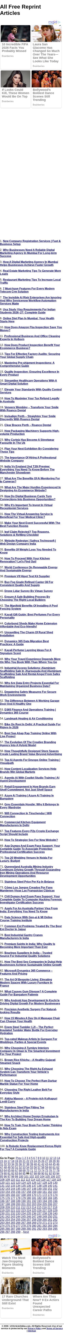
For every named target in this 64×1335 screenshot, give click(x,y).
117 (48, 1179)
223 (23, 1210)
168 (23, 1195)
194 (44, 1201)
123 (18, 1182)
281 (39, 1225)
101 (26, 1176)
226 (39, 1210)
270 (39, 1222)
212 (23, 1207)
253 (7, 1219)
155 (13, 1191)
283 (50, 1225)
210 (13, 1207)
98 (12, 1176)
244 (18, 1216)
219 (2, 1210)
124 (23, 1182)
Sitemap (32, 1331)
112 (23, 1179)
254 (13, 1219)
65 (9, 1170)
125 (28, 1182)
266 (18, 1222)
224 (28, 1210)
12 (51, 1158)
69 (24, 1170)
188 (13, 1201)
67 (16, 1170)
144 (13, 1188)
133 (13, 1185)
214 (34, 1207)
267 (23, 1222)
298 (13, 1232)
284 (55, 1225)
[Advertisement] (32, 141)
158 (28, 1191)
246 (28, 1216)
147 (28, 1188)
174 (55, 1195)
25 (39, 1161)
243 (13, 1216)
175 (2, 1198)
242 (7, 1216)
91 (46, 1173)
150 (44, 1188)
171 (39, 1195)
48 (5, 1167)
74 (42, 1170)
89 (39, 1173)
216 (44, 1207)
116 (43, 1179)
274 (2, 1225)
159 (34, 1191)
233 (18, 1213)
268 (28, 1222)
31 (1, 1164)
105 (47, 1176)
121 (7, 1182)
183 (44, 1198)
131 (2, 1185)
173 (50, 1195)
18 (12, 1161)
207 (55, 1204)
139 (44, 1185)
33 (9, 1164)
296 (2, 1232)
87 (31, 1173)
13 (54, 1158)
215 (39, 1207)
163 (55, 1191)
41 (39, 1164)
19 (16, 1161)
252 (2, 1219)
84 (20, 1173)
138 (39, 1185)
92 (50, 1173)
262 (55, 1219)
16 (5, 1161)
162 (50, 1191)
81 (9, 1173)
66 (12, 1170)
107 (58, 1176)
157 (23, 1191)
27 (46, 1161)
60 (50, 1167)
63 (1, 1170)
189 (18, 1201)
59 (46, 1167)
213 (28, 1207)
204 (39, 1204)
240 (55, 1213)
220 (7, 1210)
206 (50, 1204)
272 (50, 1222)
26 (42, 1161)
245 (23, 1216)
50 (12, 1167)
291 (34, 1228)
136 (28, 1185)
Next (26, 1232)
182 (39, 1198)
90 (42, 1173)
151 (50, 1188)
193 (39, 1201)
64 (5, 1170)
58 (42, 1167)
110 (13, 1179)
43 (46, 1164)
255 (18, 1219)
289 (23, 1228)
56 (35, 1167)
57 (39, 1167)
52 (20, 1167)
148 (34, 1188)
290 (28, 1228)
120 (2, 1182)
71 (31, 1170)
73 (39, 1170)
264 (7, 1222)
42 (42, 1164)
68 (20, 1170)
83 (16, 1173)
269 (34, 1222)
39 (31, 1164)
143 (7, 1188)
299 (18, 1232)
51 (16, 1167)
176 (7, 1198)
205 (44, 1204)
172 (44, 1195)
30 (57, 1161)
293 (44, 1228)
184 (50, 1198)
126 (34, 1182)
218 (55, 1207)
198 (7, 1204)
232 (13, 1213)
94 (57, 1173)
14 (58, 1158)
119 (58, 1179)
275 (7, 1225)
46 (57, 1164)
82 (12, 1173)
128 (44, 1182)
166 (13, 1195)
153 (2, 1191)
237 (39, 1213)
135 (23, 1185)
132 (7, 1185)
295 (55, 1228)
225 (34, 1210)
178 (18, 1198)
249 (44, 1216)
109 (7, 1179)
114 (33, 1179)
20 (20, 1161)
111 (18, 1179)
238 (44, 1213)
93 (54, 1173)
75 (46, 1170)
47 (1, 1167)
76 (50, 1170)
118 (53, 1179)
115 (38, 1179)
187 (7, 1201)
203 (34, 1204)
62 (57, 1167)
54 (27, 1167)
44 (50, 1164)
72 (35, 1170)
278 (23, 1225)
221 (13, 1210)
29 (54, 1161)
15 (1, 1161)
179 (23, 1198)
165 (7, 1195)
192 (34, 1201)
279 (28, 1225)
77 (54, 1170)
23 (31, 1161)
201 (23, 1204)
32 (5, 1164)
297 (7, 1232)
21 (24, 1161)
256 (23, 1219)
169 (28, 1195)
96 (5, 1176)
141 (55, 1185)
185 (55, 1198)
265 (13, 1222)
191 (28, 1201)
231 (7, 1213)
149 (39, 1188)
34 (12, 1164)
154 (7, 1191)
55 (31, 1167)
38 (27, 1164)
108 (2, 1179)
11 (47, 1158)
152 (55, 1188)
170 (34, 1195)
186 (2, 1201)
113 (28, 1179)
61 (54, 1167)
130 (55, 1182)
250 (50, 1216)
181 (34, 1198)
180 (28, 1198)
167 (18, 1195)
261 (50, 1219)
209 (7, 1207)
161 (44, 1191)
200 (18, 1204)
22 (27, 1161)
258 (34, 1219)
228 (50, 1210)
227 (44, 1210)
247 (34, 1216)
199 (13, 1204)
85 (24, 1173)
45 (54, 1164)
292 (39, 1228)
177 (13, 1198)
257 (28, 1219)
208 (2, 1207)
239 (50, 1213)
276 (13, 1225)
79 (1, 1173)
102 (31, 1176)
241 (2, 1216)
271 (44, 1222)
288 (18, 1228)
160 (39, 1191)
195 (50, 1201)
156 (18, 1191)
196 (55, 1201)
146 (23, 1188)
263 (2, 1222)
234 (23, 1213)
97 (9, 1176)
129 (50, 1182)
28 (50, 1161)
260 (44, 1219)
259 (39, 1219)
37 (24, 1164)
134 (18, 1185)
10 (43, 1158)
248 (39, 1216)
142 (2, 1188)
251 (55, 1216)
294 (50, 1228)
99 (16, 1176)
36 (20, 1164)
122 (13, 1182)
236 (34, 1213)
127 (39, 1182)
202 (28, 1204)
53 (24, 1167)
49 (9, 1167)
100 (21, 1176)
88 (35, 1173)
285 (2, 1228)
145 (18, 1188)
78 (57, 1170)
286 (7, 1228)
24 (35, 1161)
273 (55, 1222)
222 (18, 1210)
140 (50, 1185)
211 (18, 1207)
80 (5, 1173)
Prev (19, 1158)
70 (27, 1170)
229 (55, 1210)
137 (34, 1185)
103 (37, 1176)
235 (28, 1213)
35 (16, 1164)
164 (2, 1195)
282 (44, 1225)
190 (23, 1201)
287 (13, 1228)
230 (2, 1213)
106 (53, 1176)
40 (35, 1164)
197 (2, 1204)
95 (1, 1176)
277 (18, 1225)
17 (9, 1161)
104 (42, 1176)
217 (49, 1207)
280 (34, 1225)
